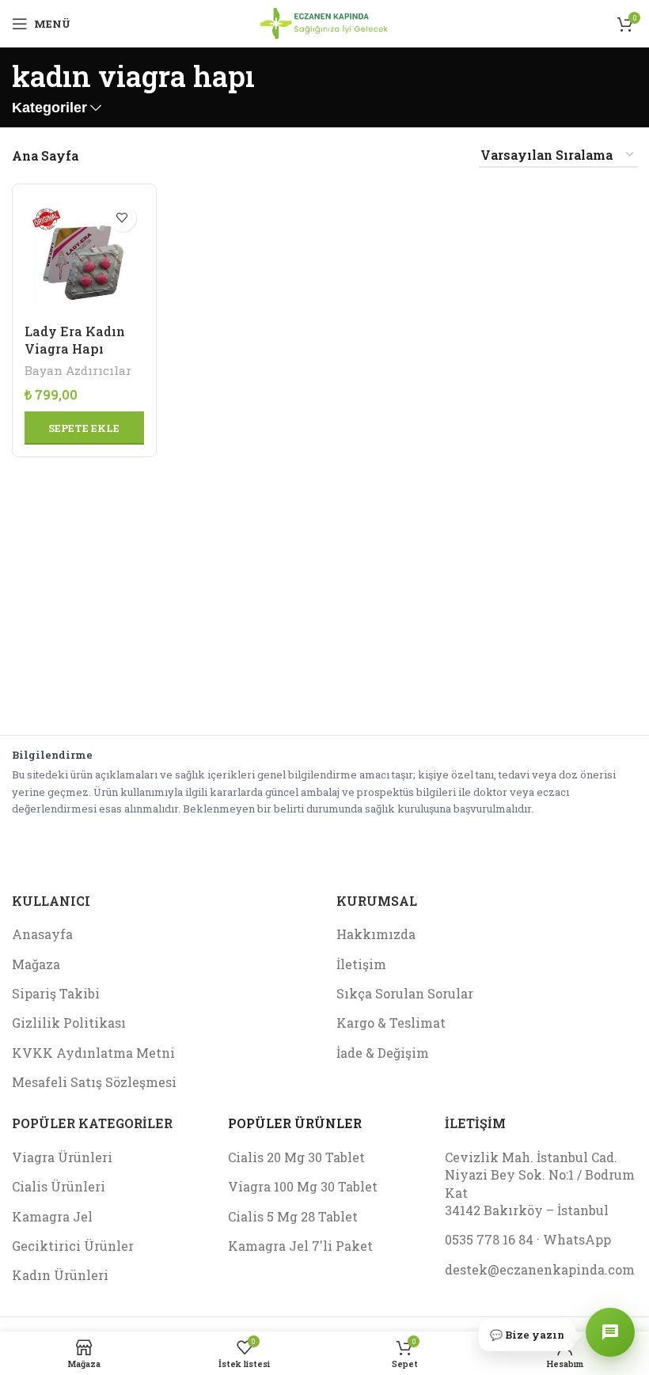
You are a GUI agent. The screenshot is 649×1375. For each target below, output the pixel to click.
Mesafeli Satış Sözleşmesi (94, 1082)
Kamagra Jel (52, 1216)
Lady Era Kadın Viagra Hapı (75, 340)
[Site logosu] (324, 21)
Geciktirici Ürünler (73, 1245)
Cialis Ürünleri (58, 1186)
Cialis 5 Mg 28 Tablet (293, 1216)
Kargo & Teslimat (391, 1022)
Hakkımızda (376, 934)
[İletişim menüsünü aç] (610, 1332)
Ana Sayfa (45, 155)
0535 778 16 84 (489, 1239)
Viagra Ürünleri (62, 1157)
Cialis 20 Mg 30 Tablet (296, 1157)
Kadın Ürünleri (60, 1275)
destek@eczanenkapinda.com (540, 1269)
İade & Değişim (382, 1052)
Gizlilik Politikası (69, 1022)
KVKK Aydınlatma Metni (93, 1052)
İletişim (361, 964)
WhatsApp (577, 1239)
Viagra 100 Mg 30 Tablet (303, 1186)
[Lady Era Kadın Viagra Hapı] (84, 256)
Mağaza (36, 964)
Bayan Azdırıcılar (78, 370)
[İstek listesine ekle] (122, 218)
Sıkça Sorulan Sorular (404, 993)
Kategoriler (49, 108)
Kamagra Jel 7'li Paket (300, 1245)
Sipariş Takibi (56, 993)
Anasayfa (42, 934)
